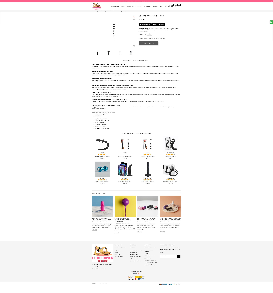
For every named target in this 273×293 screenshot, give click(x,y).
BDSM (123, 6)
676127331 (96, 266)
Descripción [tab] (127, 61)
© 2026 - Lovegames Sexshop (99, 283)
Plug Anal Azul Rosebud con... (102, 181)
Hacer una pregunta (159, 24)
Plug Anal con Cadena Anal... (102, 156)
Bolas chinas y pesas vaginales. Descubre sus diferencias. (123, 220)
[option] (97, 53)
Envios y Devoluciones (120, 248)
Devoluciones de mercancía (149, 250)
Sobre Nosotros (133, 252)
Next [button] (180, 193)
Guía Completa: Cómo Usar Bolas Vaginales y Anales (146, 219)
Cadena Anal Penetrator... (125, 156)
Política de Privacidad (135, 256)
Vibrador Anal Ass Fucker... (148, 181)
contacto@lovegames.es (100, 268)
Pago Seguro (118, 250)
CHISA (125, 152)
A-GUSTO (102, 152)
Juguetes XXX (115, 6)
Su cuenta (148, 245)
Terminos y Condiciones (136, 250)
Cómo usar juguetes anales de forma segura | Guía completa (170, 219)
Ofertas (116, 252)
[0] (179, 6)
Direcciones (148, 258)
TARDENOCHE (170, 152)
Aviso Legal (132, 248)
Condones (139, 6)
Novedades (118, 254)
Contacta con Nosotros (135, 261)
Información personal (150, 248)
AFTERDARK (125, 178)
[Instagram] (138, 273)
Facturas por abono (150, 256)
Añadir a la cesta (149, 43)
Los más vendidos (119, 256)
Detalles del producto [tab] (140, 61)
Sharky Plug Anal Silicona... (125, 181)
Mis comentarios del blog (151, 262)
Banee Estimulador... (170, 156)
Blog (161, 6)
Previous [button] (92, 53)
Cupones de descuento (150, 260)
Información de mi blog (150, 264)
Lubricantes (130, 6)
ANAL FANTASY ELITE (147, 178)
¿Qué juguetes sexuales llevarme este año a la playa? (102, 219)
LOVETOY (102, 178)
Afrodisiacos (148, 6)
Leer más (94, 229)
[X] (136, 273)
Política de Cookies (134, 259)
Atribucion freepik (134, 254)
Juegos (155, 6)
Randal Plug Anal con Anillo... (170, 181)
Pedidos (147, 253)
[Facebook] (134, 273)
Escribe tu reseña (145, 24)
